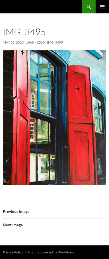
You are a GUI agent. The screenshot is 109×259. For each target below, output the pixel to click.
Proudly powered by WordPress (50, 252)
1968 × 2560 (35, 42)
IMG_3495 (55, 42)
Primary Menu (102, 6)
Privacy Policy (13, 252)
